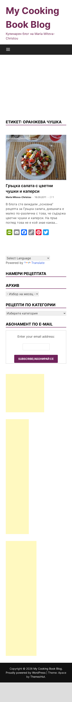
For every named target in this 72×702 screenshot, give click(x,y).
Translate (38, 263)
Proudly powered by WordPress (26, 672)
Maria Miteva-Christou (18, 197)
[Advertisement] (36, 84)
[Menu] (8, 49)
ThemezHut (37, 676)
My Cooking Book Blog (47, 668)
